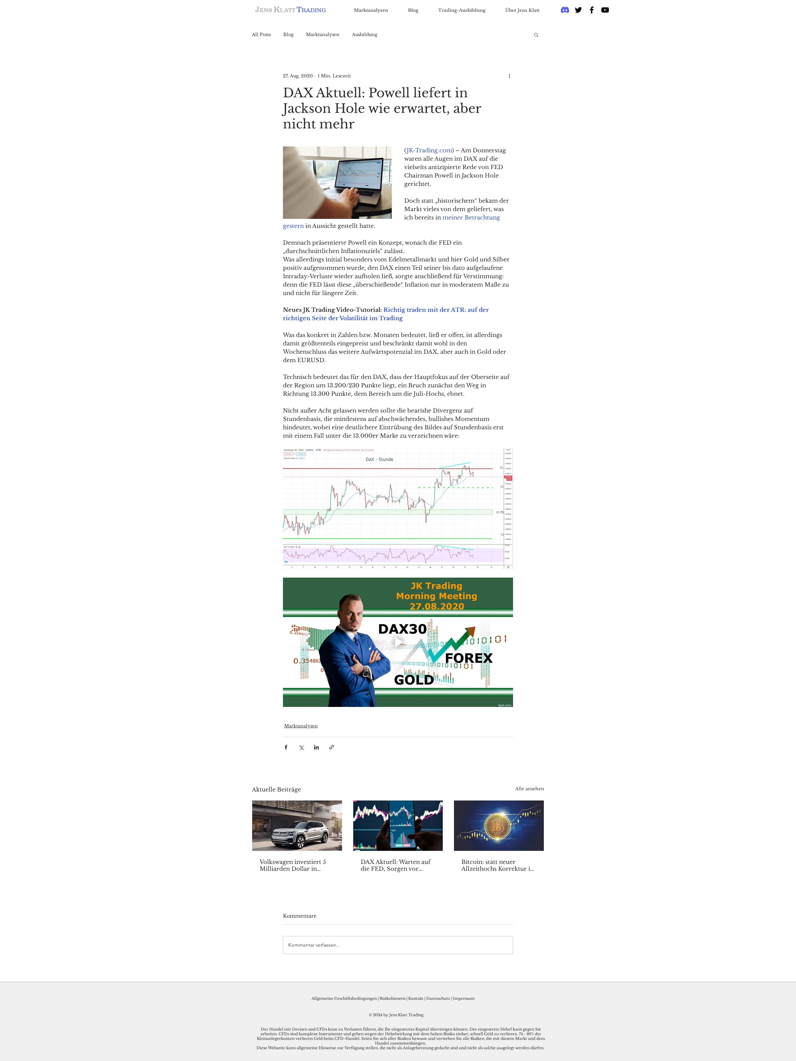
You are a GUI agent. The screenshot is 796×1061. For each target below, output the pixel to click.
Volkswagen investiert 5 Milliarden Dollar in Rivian (293, 865)
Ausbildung (364, 34)
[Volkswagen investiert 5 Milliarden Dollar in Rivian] (297, 825)
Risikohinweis (392, 998)
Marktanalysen (323, 34)
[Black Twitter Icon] (578, 10)
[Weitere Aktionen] (509, 76)
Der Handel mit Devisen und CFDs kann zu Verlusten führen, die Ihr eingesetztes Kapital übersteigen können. (365, 1029)
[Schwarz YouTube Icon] (605, 10)
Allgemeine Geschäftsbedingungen (344, 998)
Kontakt (416, 998)
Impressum (464, 998)
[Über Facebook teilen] (286, 747)
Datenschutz (438, 998)
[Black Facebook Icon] (591, 10)
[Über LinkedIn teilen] (316, 747)
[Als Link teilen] (332, 747)
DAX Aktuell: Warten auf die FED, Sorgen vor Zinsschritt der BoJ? (395, 865)
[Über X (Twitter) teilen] (301, 747)
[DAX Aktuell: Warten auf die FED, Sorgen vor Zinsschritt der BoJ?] (398, 825)
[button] (536, 34)
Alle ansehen (529, 788)
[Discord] (565, 10)
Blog (288, 34)
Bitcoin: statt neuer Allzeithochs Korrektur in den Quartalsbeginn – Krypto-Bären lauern (497, 865)
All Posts (261, 34)
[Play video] (398, 642)
